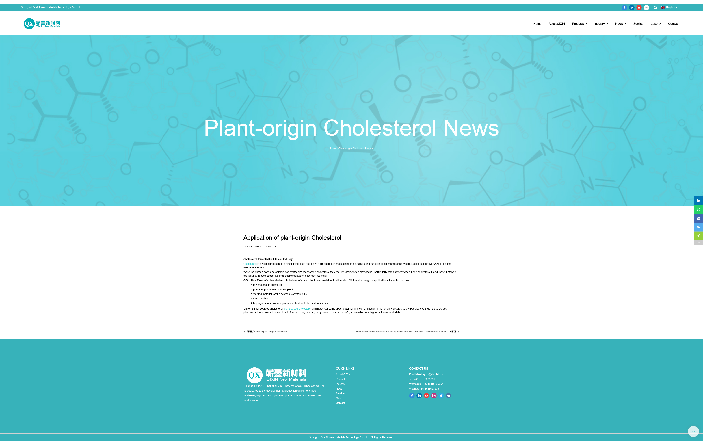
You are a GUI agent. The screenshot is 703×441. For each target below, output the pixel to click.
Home (537, 23)
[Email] (698, 218)
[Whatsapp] (698, 209)
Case (654, 23)
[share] (698, 235)
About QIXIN (557, 23)
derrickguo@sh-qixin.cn (430, 374)
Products (578, 23)
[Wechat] (698, 227)
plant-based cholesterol (297, 308)
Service (638, 23)
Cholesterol (250, 263)
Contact (673, 23)
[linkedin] (698, 200)
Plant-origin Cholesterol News (356, 148)
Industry (599, 23)
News (619, 23)
